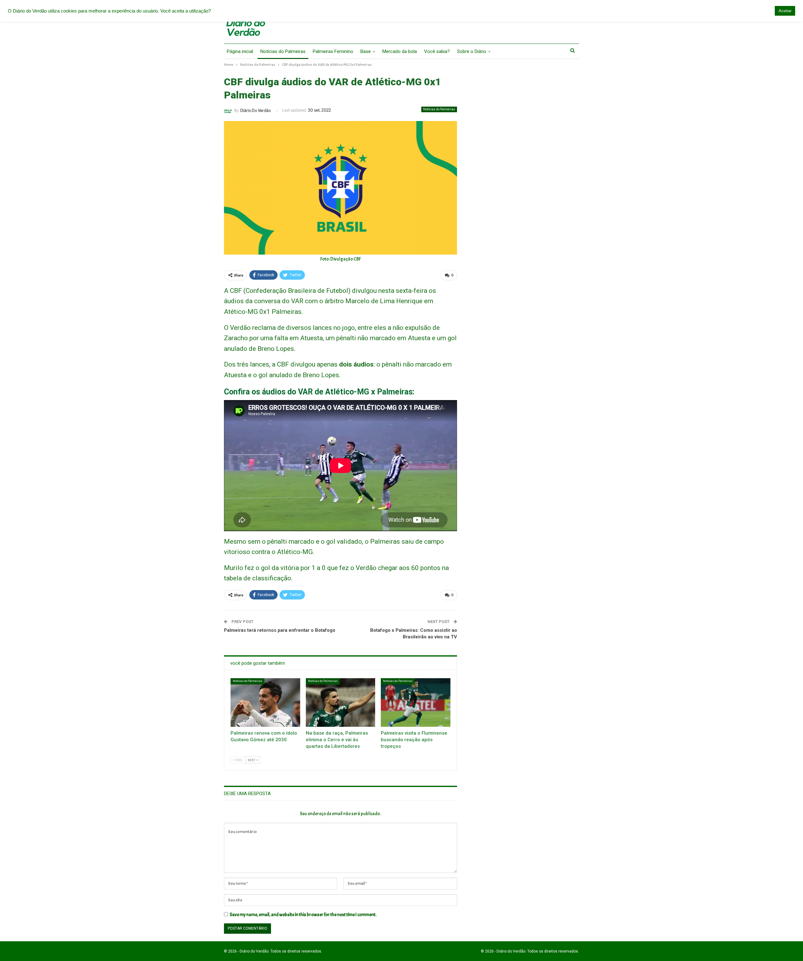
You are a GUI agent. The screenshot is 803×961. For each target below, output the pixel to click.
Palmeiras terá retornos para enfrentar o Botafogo (279, 630)
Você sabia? (437, 51)
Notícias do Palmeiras (283, 51)
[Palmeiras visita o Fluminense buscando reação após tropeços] (415, 702)
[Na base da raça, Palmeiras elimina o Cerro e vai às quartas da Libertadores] (340, 702)
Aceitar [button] (785, 10)
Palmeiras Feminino (333, 51)
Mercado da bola (399, 51)
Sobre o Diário (471, 51)
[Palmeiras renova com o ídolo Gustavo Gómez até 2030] (265, 702)
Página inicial (240, 51)
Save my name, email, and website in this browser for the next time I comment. (303, 915)
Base (365, 51)
